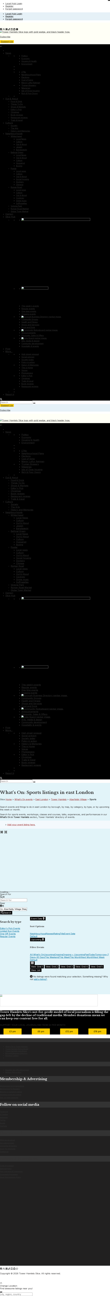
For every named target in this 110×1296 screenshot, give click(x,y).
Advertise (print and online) (10, 1095)
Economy (25, 58)
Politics (24, 56)
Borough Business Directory (16, 1053)
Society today (27, 359)
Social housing (22, 179)
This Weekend (52, 957)
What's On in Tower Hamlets (16, 1047)
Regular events (28, 309)
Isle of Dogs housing (30, 91)
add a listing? (40, 979)
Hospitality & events (30, 346)
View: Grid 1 (37, 966)
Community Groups (29, 319)
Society (14, 125)
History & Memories (30, 365)
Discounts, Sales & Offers (32, 335)
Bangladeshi (21, 150)
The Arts (14, 128)
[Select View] (32, 963)
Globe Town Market (19, 211)
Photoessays (27, 373)
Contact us (4, 1152)
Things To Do (17, 104)
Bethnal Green (17, 152)
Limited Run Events (9, 931)
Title (62, 933)
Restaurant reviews (19, 117)
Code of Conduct (7, 1166)
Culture (9, 122)
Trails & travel (17, 120)
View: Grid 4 (81, 966)
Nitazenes (25, 88)
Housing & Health (29, 61)
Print (7, 348)
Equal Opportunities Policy (10, 1177)
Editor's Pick (16, 109)
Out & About (11, 98)
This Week (64, 957)
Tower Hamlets (59, 799)
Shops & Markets (18, 107)
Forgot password (14, 9)
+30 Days (40, 957)
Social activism (27, 357)
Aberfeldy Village (78, 799)
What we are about (7, 1140)
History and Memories (20, 131)
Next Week (98, 957)
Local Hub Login (13, 3)
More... (8, 351)
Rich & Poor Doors (29, 93)
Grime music (21, 201)
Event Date (37, 918)
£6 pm (41, 1031)
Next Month (87, 957)
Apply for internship (7, 1149)
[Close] (109, 0)
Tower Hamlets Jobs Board (16, 1051)
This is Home (27, 368)
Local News (21, 139)
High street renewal (30, 354)
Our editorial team (7, 1143)
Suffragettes (21, 203)
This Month (75, 957)
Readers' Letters (12, 1056)
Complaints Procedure (9, 1174)
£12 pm (69, 1031)
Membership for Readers (10, 1089)
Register (9, 6)
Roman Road (16, 187)
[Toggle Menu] (1, 46)
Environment (26, 64)
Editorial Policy (6, 1169)
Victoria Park (16, 206)
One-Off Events (8, 933)
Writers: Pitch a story (13, 1072)
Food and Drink (28, 327)
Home (9, 799)
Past (87, 954)
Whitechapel (16, 136)
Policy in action (28, 362)
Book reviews (17, 115)
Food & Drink (16, 101)
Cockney (20, 198)
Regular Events (7, 936)
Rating (57, 933)
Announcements (28, 333)
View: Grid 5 (97, 966)
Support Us (7, 41)
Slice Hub (10, 216)
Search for (5, 894)
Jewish (19, 147)
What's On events (23, 799)
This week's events (30, 306)
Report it (9, 394)
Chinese (19, 184)
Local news (21, 171)
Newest (50, 933)
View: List (35, 970)
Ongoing (58, 954)
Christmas (15, 112)
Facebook (4, 1112)
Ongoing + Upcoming (74, 954)
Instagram (4, 1117)
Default (33, 936)
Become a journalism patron (11, 1092)
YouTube (3, 1126)
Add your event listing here (21, 824)
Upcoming (36, 939)
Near (2, 903)
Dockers (20, 182)
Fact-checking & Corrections (11, 1171)
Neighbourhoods (14, 133)
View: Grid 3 (67, 966)
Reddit (2, 1123)
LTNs (23, 72)
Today (92, 954)
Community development (32, 343)
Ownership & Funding (8, 1146)
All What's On (37, 954)
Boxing (19, 166)
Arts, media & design (30, 341)
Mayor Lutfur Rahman (30, 83)
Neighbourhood (38, 933)
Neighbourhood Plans (31, 74)
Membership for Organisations (12, 1086)
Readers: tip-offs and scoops (17, 1070)
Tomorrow (100, 954)
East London (41, 799)
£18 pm (97, 1031)
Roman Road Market (20, 209)
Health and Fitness (29, 322)
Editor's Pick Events (10, 928)
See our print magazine (9, 1098)
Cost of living (27, 80)
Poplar (13, 168)
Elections (25, 77)
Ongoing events (28, 314)
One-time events (28, 311)
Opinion (9, 214)
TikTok (3, 1120)
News (8, 53)
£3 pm (12, 1031)
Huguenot (20, 163)
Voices (24, 370)
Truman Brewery (28, 85)
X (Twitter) (4, 1114)
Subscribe (5, 36)
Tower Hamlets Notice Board (16, 1049)
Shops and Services (30, 325)
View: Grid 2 (52, 966)
